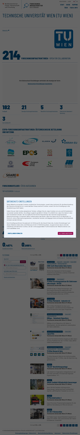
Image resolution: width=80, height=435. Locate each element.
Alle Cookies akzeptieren (65, 233)
